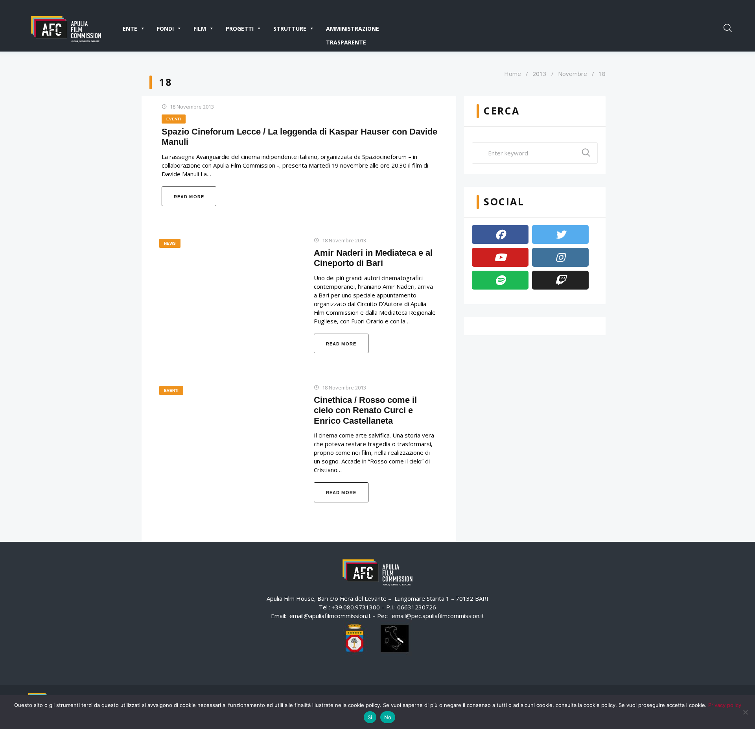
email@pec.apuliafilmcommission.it (438, 616)
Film (199, 28)
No (388, 717)
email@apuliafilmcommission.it (330, 616)
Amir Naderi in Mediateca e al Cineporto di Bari (373, 258)
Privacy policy (724, 705)
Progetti (240, 28)
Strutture (289, 28)
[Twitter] (560, 234)
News (170, 243)
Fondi (165, 28)
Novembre (572, 74)
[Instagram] (560, 257)
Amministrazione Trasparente (352, 30)
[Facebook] (500, 234)
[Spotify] (500, 280)
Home (512, 74)
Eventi (173, 119)
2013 (539, 74)
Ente (130, 28)
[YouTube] (500, 257)
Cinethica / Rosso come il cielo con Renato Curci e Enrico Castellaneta (365, 410)
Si (370, 717)
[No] (745, 712)
